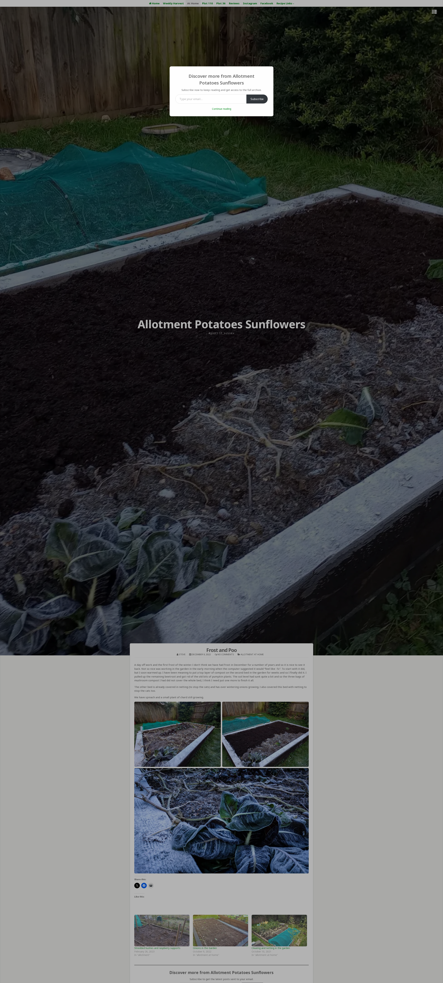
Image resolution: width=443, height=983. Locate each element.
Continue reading (221, 108)
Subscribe (257, 99)
